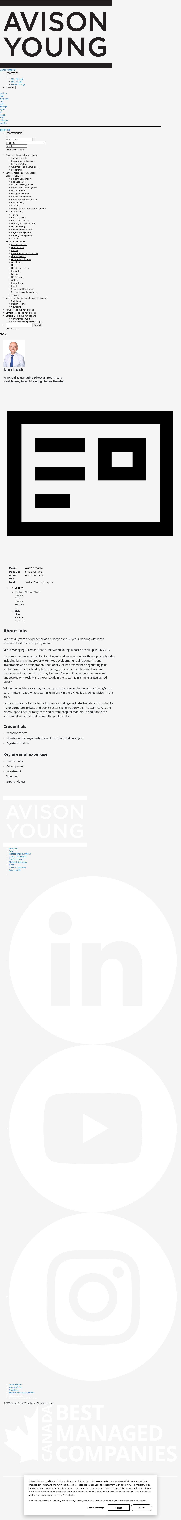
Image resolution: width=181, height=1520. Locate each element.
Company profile (19, 158)
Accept (119, 1507)
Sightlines (16, 301)
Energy (14, 250)
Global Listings (18, 84)
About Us (10, 155)
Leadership (16, 169)
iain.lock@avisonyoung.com (39, 582)
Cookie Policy (69, 1495)
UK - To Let (16, 81)
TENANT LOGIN (13, 328)
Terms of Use (15, 1387)
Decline (141, 1507)
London (19, 587)
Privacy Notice (15, 1384)
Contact (9, 312)
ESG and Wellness (19, 164)
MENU (3, 333)
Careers (9, 315)
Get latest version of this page (23, 1398)
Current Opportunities (22, 318)
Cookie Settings (16, 1395)
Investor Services (14, 211)
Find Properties (16, 859)
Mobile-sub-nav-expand (26, 155)
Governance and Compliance (25, 167)
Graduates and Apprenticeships (26, 321)
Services (9, 172)
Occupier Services (14, 175)
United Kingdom (7, 69)
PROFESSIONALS (14, 133)
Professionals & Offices (20, 853)
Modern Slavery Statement (21, 1392)
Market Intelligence (15, 298)
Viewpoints (16, 306)
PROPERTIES (12, 73)
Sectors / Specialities (15, 241)
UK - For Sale (17, 79)
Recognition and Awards (22, 161)
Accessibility (15, 870)
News (8, 309)
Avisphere (14, 1390)
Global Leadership (17, 856)
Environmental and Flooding (24, 253)
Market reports (18, 303)
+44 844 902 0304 (19, 619)
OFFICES (10, 87)
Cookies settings (96, 1507)
